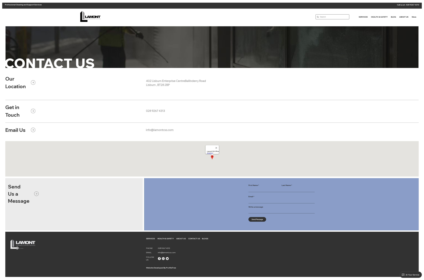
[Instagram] (163, 258)
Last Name (286, 185)
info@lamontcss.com (160, 130)
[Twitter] (167, 258)
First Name (253, 185)
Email (250, 196)
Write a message (255, 207)
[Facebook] (159, 258)
